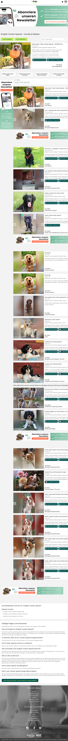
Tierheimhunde (34, 699)
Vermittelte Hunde (34, 701)
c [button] (1, 56)
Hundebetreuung (34, 693)
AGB (34, 714)
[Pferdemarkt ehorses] (30, 735)
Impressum (34, 716)
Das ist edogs (34, 710)
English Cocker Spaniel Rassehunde (13, 611)
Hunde (34, 691)
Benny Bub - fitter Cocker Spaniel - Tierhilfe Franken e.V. (48, 44)
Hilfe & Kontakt (34, 712)
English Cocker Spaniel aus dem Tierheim (42, 74)
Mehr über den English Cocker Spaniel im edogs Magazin (20, 680)
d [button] (29, 56)
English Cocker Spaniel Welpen (8, 74)
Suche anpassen (7, 39)
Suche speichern (21, 39)
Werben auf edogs (34, 720)
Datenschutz (34, 718)
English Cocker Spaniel (22, 82)
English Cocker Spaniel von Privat (13, 616)
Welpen (34, 697)
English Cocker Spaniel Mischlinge (25, 74)
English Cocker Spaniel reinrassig (59, 74)
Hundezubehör (34, 695)
